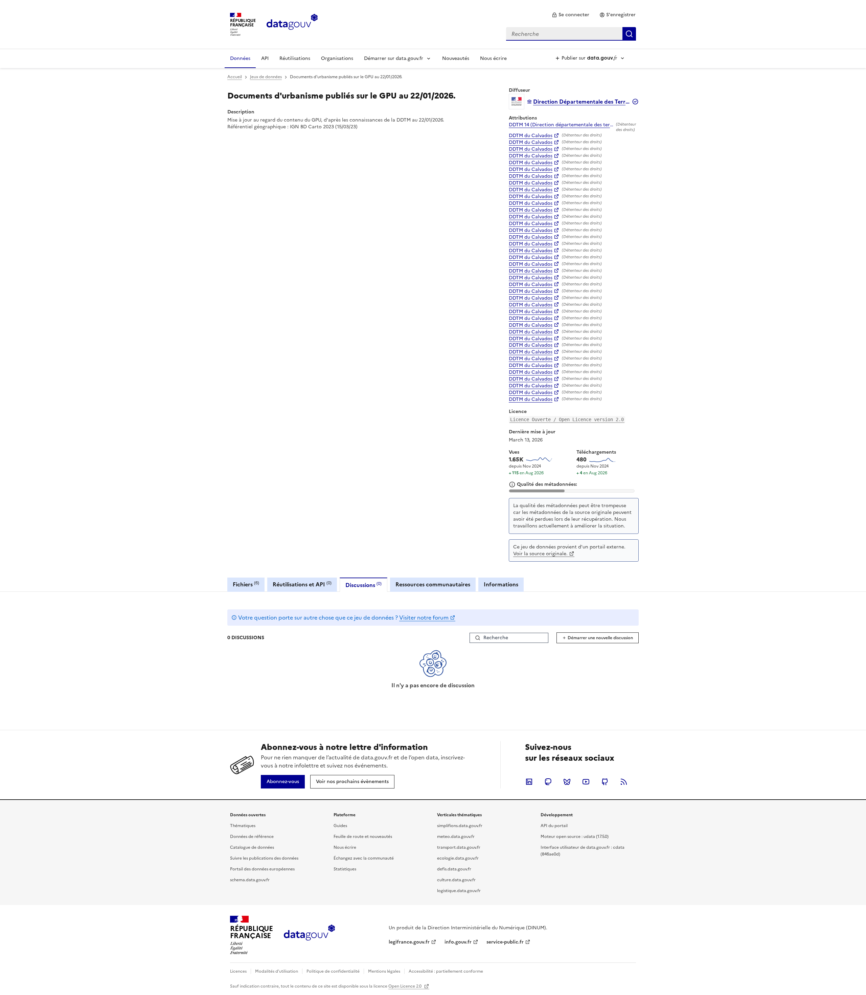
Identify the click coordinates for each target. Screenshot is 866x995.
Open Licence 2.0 (405, 986)
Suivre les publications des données (264, 858)
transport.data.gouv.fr (458, 847)
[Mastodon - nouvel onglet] (548, 781)
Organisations (337, 58)
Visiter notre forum (424, 617)
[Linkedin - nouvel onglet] (529, 781)
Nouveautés (455, 58)
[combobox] (571, 34)
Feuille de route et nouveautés (363, 837)
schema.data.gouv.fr (250, 880)
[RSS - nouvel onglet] (624, 781)
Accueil (234, 77)
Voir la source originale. (540, 553)
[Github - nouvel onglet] (605, 781)
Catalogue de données (252, 847)
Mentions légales (384, 971)
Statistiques (345, 869)
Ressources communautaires (432, 584)
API (265, 58)
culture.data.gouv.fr (456, 880)
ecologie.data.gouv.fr (458, 858)
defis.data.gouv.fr (454, 869)
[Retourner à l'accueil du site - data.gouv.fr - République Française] (309, 935)
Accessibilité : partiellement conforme (446, 971)
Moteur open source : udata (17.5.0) (575, 837)
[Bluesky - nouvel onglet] (567, 781)
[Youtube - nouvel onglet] (586, 781)
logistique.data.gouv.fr (459, 891)
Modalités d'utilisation (276, 971)
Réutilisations (294, 58)
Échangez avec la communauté (364, 858)
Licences (238, 971)
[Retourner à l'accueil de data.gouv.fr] (292, 24)
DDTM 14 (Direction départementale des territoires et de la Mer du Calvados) (561, 125)
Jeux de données (266, 77)
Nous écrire (493, 58)
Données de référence (252, 837)
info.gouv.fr (458, 942)
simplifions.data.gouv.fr (459, 826)
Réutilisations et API (302, 584)
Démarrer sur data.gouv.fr (393, 58)
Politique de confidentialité (333, 971)
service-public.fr (505, 942)
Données (240, 58)
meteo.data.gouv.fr (456, 837)
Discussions (363, 585)
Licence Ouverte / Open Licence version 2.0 (567, 419)
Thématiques (242, 826)
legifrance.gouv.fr (409, 942)
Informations (501, 584)
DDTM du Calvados (530, 135)
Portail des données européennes (262, 869)
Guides (340, 826)
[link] (570, 15)
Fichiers (246, 584)
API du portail (554, 826)
